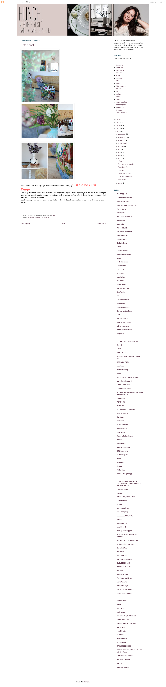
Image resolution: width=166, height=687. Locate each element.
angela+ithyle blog (123, 447)
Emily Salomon (122, 243)
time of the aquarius (124, 254)
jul (117, 91)
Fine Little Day (122, 303)
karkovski (120, 406)
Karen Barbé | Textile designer (128, 377)
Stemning (119, 65)
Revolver (120, 466)
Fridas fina (121, 470)
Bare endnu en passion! (126, 164)
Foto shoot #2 (123, 167)
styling (118, 94)
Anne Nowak (121, 642)
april (120, 158)
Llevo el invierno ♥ (123, 307)
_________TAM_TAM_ (125, 516)
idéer (118, 83)
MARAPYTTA (122, 352)
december (122, 134)
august (120, 146)
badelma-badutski (123, 201)
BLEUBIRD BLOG (123, 563)
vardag (119, 493)
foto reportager (121, 86)
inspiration (119, 78)
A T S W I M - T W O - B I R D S (127, 341)
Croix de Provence (124, 389)
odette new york (123, 326)
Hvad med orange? (125, 173)
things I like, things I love (126, 497)
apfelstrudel (121, 527)
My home (119, 73)
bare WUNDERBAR (124, 322)
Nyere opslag (25, 224)
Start (63, 224)
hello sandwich (122, 413)
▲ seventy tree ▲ (123, 425)
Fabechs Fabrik (122, 489)
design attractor (123, 318)
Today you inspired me (125, 589)
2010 (118, 131)
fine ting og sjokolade (124, 559)
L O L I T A (120, 269)
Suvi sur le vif (122, 638)
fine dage (120, 417)
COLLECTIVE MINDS (124, 593)
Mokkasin (120, 462)
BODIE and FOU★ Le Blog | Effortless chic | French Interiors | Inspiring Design (129, 483)
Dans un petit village (124, 311)
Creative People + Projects (127, 616)
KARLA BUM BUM (123, 567)
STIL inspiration (122, 451)
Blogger (86, 682)
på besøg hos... (121, 105)
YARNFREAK (122, 443)
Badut (119, 247)
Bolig (118, 75)
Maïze (119, 349)
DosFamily (121, 292)
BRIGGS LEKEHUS (124, 646)
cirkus (119, 258)
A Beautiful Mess (123, 228)
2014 (118, 119)
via (118, 296)
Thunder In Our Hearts (125, 436)
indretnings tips (121, 102)
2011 (118, 128)
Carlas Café (121, 266)
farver (118, 99)
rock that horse (122, 262)
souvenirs (120, 224)
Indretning (38, 217)
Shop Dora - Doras (123, 620)
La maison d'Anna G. (124, 381)
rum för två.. (121, 631)
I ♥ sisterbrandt (122, 251)
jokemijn (120, 571)
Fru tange (31, 217)
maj (119, 155)
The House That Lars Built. (126, 623)
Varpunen (120, 334)
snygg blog (121, 627)
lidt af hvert (120, 70)
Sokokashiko (121, 239)
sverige (118, 89)
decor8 (119, 345)
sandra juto (121, 277)
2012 (118, 125)
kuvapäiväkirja (122, 586)
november (122, 137)
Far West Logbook (123, 659)
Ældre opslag (101, 224)
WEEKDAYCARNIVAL (125, 330)
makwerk (120, 421)
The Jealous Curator (124, 232)
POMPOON (121, 402)
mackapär (120, 366)
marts (120, 183)
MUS (118, 315)
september (122, 143)
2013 (118, 122)
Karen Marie (121, 209)
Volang (119, 663)
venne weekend (121, 113)
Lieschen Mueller (123, 300)
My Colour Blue (122, 574)
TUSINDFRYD (122, 285)
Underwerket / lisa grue (125, 544)
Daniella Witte (122, 548)
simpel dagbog (122, 512)
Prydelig (120, 504)
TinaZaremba (122, 601)
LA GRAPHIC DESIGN (125, 656)
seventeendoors (123, 508)
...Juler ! (120, 161)
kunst (118, 97)
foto (117, 81)
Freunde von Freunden (125, 198)
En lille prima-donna (125, 176)
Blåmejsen (121, 398)
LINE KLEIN (121, 432)
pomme (119, 519)
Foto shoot (27, 45)
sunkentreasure (123, 667)
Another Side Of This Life (126, 409)
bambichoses (122, 523)
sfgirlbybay (121, 220)
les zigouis (121, 213)
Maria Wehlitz (122, 582)
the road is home (123, 288)
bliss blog (120, 608)
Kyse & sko (122, 179)
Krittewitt (120, 273)
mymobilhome (122, 428)
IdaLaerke (120, 552)
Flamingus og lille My (124, 578)
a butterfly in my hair (124, 217)
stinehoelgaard (122, 235)
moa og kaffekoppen (124, 531)
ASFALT (120, 373)
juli (119, 149)
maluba (119, 440)
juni (119, 152)
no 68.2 (119, 605)
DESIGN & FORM (123, 362)
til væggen (119, 110)
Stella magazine (123, 455)
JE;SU (119, 459)
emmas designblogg (124, 474)
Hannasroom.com (123, 385)
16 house (120, 635)
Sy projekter (45, 217)
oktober (121, 140)
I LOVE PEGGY (122, 500)
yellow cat (120, 281)
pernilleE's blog (122, 370)
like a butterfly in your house (127, 540)
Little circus (121, 612)
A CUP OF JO (122, 194)
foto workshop (121, 107)
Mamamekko (121, 555)
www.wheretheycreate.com (127, 205)
